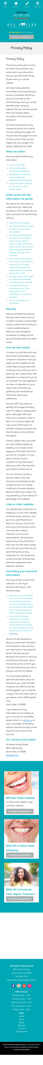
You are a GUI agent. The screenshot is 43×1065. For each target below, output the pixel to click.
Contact (21, 1028)
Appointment (22, 1031)
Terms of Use (8, 1047)
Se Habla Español (21, 18)
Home (21, 1016)
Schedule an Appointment (20, 811)
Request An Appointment (21, 37)
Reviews (21, 1025)
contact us (13, 633)
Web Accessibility (21, 1047)
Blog (21, 1022)
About (21, 1019)
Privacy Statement (33, 1045)
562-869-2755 (21, 15)
